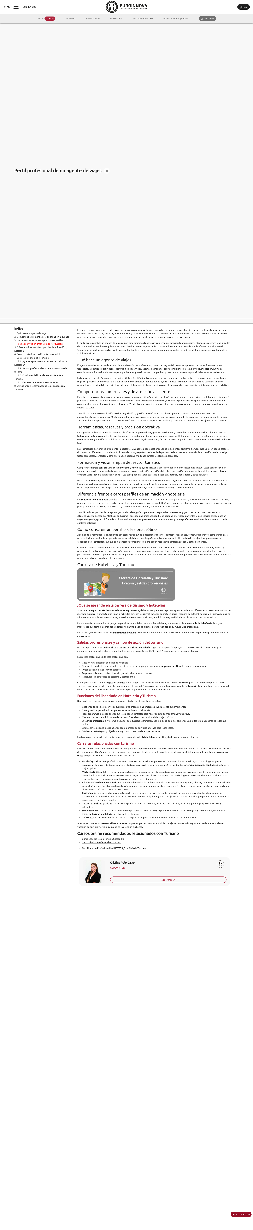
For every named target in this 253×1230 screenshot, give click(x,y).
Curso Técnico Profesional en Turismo (101, 842)
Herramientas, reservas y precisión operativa (38, 340)
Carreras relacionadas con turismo (38, 382)
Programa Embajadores (175, 18)
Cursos (45, 18)
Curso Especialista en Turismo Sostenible (103, 838)
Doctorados (116, 18)
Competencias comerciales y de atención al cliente (41, 336)
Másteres (71, 18)
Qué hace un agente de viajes (30, 333)
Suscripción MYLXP (143, 18)
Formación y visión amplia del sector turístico (39, 343)
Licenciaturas (93, 18)
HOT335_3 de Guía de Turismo (130, 848)
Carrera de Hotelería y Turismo (31, 357)
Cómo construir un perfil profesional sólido (37, 354)
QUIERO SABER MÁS (241, 1214)
